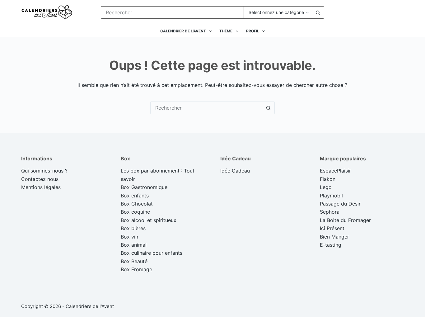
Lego (326, 187)
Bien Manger (334, 237)
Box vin (129, 237)
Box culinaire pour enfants (151, 253)
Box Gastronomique (144, 187)
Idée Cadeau (235, 171)
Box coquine (135, 212)
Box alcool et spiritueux (148, 220)
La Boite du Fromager (345, 220)
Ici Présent (332, 228)
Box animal (134, 245)
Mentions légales (41, 187)
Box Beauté (134, 261)
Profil (252, 31)
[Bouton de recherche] (318, 12)
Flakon (327, 179)
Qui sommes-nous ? (44, 171)
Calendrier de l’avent (183, 31)
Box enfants (135, 195)
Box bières (133, 228)
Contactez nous (39, 179)
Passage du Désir (340, 204)
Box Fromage (136, 269)
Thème (225, 31)
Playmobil (331, 195)
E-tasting (330, 245)
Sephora (329, 212)
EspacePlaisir (335, 171)
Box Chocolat (137, 204)
